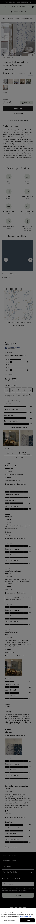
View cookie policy (25, 916)
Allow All (27, 920)
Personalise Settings (9, 920)
